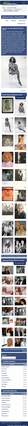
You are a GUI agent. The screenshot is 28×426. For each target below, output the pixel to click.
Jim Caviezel (4, 382)
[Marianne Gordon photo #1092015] (7, 211)
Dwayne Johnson (5, 366)
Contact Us (24, 425)
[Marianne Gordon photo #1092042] (20, 321)
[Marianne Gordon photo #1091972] (20, 270)
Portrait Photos (22, 20)
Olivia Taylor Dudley (6, 396)
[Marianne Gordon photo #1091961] (7, 291)
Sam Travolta (4, 375)
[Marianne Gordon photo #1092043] (7, 332)
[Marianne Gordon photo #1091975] (20, 301)
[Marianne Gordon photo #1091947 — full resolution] (14, 72)
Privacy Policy (10, 425)
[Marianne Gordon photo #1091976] (7, 280)
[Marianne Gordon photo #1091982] (20, 311)
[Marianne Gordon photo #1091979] (7, 176)
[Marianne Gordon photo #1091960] (20, 291)
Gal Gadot (4, 402)
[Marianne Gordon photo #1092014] (7, 321)
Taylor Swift (4, 413)
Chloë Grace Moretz (6, 404)
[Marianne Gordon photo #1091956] (7, 105)
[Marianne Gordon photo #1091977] (7, 301)
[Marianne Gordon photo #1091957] (20, 108)
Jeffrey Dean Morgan (6, 380)
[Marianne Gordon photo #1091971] (7, 270)
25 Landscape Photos (19, 263)
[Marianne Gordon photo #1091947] (7, 125)
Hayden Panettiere (6, 400)
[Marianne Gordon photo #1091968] (20, 280)
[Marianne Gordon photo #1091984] (20, 176)
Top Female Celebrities (10, 391)
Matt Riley (4, 386)
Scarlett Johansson (6, 398)
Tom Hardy (4, 373)
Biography (13, 20)
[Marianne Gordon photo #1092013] (7, 311)
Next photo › (23, 90)
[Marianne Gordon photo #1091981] (20, 245)
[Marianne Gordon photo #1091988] (7, 142)
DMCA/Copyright (17, 425)
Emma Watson (5, 409)
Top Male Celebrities (9, 361)
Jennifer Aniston (5, 411)
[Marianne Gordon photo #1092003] (7, 194)
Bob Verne (4, 371)
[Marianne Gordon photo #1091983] (20, 142)
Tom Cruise (4, 369)
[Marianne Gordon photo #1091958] (20, 125)
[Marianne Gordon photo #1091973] (7, 228)
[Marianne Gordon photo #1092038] (20, 194)
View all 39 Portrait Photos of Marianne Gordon (14, 256)
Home (7, 20)
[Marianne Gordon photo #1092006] (20, 342)
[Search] (17, 358)
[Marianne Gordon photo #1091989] (20, 159)
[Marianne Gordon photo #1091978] (20, 332)
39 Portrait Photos (20, 97)
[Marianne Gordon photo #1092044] (7, 342)
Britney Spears (5, 415)
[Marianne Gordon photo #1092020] (7, 245)
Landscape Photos (21, 23)
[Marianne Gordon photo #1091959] (20, 228)
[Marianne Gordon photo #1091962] (20, 211)
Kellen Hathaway (5, 377)
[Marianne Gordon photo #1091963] (7, 159)
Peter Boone (4, 384)
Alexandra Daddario (6, 407)
